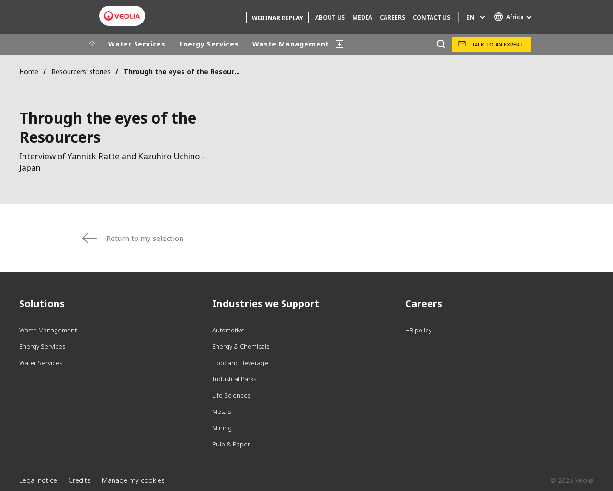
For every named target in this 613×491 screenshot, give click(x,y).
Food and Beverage (240, 362)
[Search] (440, 44)
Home (28, 71)
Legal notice (38, 480)
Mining (222, 427)
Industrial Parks (234, 379)
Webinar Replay (277, 18)
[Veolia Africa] (122, 16)
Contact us (431, 17)
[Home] (92, 44)
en (470, 17)
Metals (221, 411)
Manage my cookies (133, 480)
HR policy (418, 330)
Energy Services (209, 43)
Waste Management (290, 43)
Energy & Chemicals (240, 346)
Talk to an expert (497, 44)
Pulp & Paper (231, 444)
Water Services (137, 43)
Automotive (228, 330)
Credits (79, 480)
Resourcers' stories (81, 71)
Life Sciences (231, 395)
